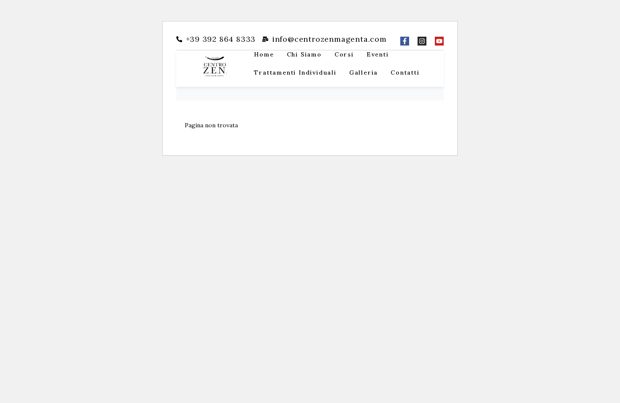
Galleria (363, 72)
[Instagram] (422, 41)
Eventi (378, 54)
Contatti (405, 72)
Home (264, 54)
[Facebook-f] (404, 41)
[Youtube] (439, 41)
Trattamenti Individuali (295, 72)
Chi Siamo (304, 54)
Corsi (344, 54)
